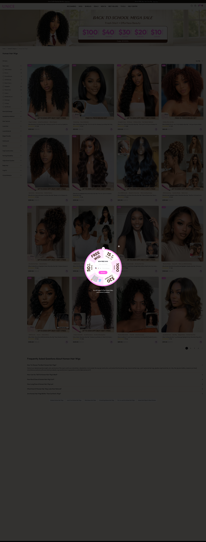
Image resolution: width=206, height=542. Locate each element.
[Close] (119, 246)
